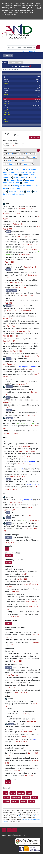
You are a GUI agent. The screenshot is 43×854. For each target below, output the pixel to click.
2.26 (17, 661)
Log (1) (19, 62)
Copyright (10, 835)
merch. (8, 290)
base (22, 108)
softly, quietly (15, 188)
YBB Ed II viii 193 (12, 687)
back (21, 191)
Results (12, 62)
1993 (26, 732)
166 (22, 579)
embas (12, 793)
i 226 (17, 146)
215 (31, 602)
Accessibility (17, 835)
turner (8, 782)
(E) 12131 (18, 287)
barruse (6, 83)
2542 (25, 209)
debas (23, 802)
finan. (14, 290)
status (9, 306)
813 (25, 714)
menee (8, 623)
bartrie (22, 90)
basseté (6, 802)
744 (24, 574)
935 (15, 592)
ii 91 (28, 515)
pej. (8, 397)
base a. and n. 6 (25, 160)
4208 (16, 502)
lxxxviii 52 (14, 675)
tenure (8, 562)
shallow (24, 172)
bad (17, 183)
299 (31, 369)
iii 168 (13, 617)
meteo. (8, 410)
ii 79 (8, 303)
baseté (6, 121)
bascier (6, 103)
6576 (30, 244)
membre (9, 556)
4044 (11, 214)
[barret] (22, 77)
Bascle (22, 106)
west (28, 191)
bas (22, 97)
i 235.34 (32, 356)
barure (22, 92)
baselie (6, 117)
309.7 (15, 770)
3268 (23, 446)
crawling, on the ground (21, 186)
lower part (13, 191)
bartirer (22, 88)
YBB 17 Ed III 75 (21, 692)
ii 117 (29, 776)
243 (17, 476)
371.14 (26, 295)
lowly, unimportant (21, 177)
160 (8, 407)
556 (25, 737)
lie (7, 549)
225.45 (21, 742)
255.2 (21, 384)
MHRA (34, 816)
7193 (27, 451)
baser (6, 119)
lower (16, 175)
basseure (15, 802)
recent (25, 183)
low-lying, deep (20, 169)
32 (9, 364)
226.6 (24, 456)
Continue (38, 3)
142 (8, 318)
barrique (22, 81)
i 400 (24, 254)
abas (6, 793)
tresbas (31, 802)
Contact (25, 835)
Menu (9, 55)
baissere (21, 793)
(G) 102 (30, 249)
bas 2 (10, 154)
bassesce (26, 797)
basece (6, 112)
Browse (5, 62)
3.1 (7, 402)
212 (18, 224)
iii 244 (16, 351)
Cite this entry (34, 138)
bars (22, 86)
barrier (22, 79)
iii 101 (9, 341)
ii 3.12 (12, 542)
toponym (8, 537)
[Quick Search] (38, 47)
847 (16, 282)
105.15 (34, 520)
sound (8, 270)
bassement (16, 797)
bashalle (6, 797)
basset (34, 797)
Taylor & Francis (23, 816)
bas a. (11, 164)
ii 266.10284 (19, 311)
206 (24, 464)
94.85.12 (25, 237)
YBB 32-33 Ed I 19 (10, 336)
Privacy (4, 835)
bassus (11, 150)
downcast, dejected (14, 180)
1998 (30, 415)
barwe (6, 94)
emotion (9, 387)
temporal (10, 418)
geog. (8, 231)
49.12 (20, 331)
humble (33, 177)
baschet (22, 101)
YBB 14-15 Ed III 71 (10, 433)
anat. (8, 512)
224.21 (33, 721)
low (10, 169)
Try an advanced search (31, 51)
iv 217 (30, 267)
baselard (7, 114)
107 (12, 326)
